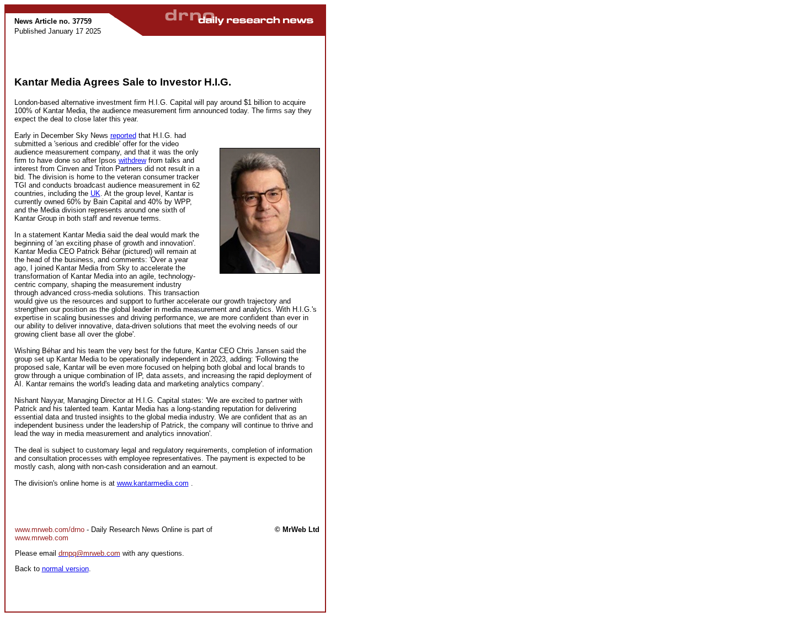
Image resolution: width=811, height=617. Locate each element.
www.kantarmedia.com (153, 483)
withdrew (132, 160)
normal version (65, 569)
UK (95, 193)
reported (123, 135)
